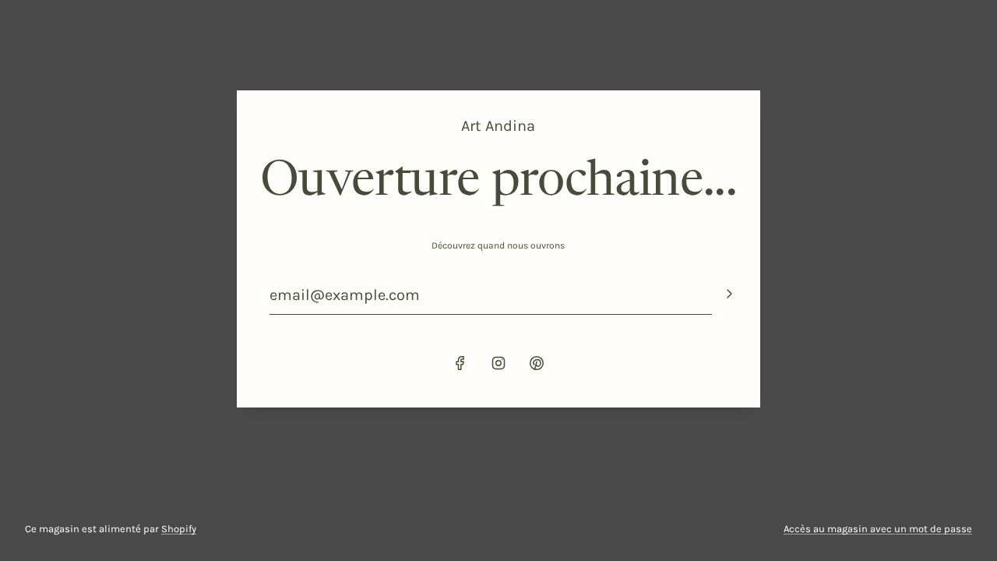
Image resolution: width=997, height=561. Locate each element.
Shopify (178, 529)
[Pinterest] (537, 363)
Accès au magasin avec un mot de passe (878, 529)
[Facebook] (460, 363)
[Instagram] (498, 363)
